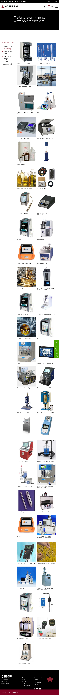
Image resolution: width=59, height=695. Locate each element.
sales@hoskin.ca (5, 683)
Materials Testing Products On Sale (7, 63)
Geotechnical (8, 42)
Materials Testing (8, 46)
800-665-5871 (4, 681)
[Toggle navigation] (56, 7)
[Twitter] (37, 688)
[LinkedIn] (40, 688)
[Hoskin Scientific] (9, 6)
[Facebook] (34, 688)
